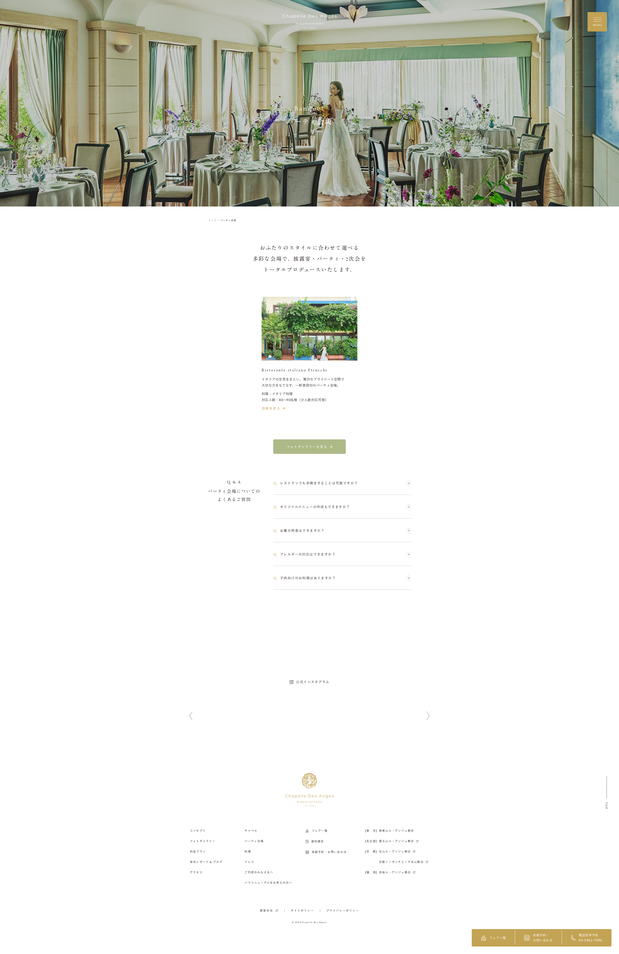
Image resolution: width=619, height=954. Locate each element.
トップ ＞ (214, 220)
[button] (190, 715)
